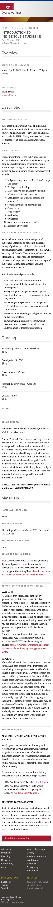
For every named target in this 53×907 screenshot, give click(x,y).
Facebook (6, 882)
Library (30, 853)
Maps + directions (35, 849)
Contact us (32, 878)
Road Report (32, 860)
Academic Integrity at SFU (26, 793)
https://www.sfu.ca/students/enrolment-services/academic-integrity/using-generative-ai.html (26, 648)
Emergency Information (32, 869)
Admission (6, 849)
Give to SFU (32, 864)
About (4, 867)
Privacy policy (7, 900)
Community (7, 864)
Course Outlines (11, 12)
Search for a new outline (16, 838)
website (45, 818)
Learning (5, 856)
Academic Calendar (36, 856)
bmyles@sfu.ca (9, 95)
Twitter (4, 885)
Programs (6, 853)
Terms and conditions (11, 897)
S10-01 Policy (42, 782)
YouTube (5, 888)
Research (6, 860)
